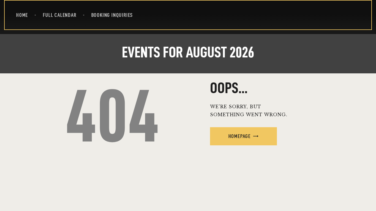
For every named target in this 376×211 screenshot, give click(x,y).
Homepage (239, 136)
